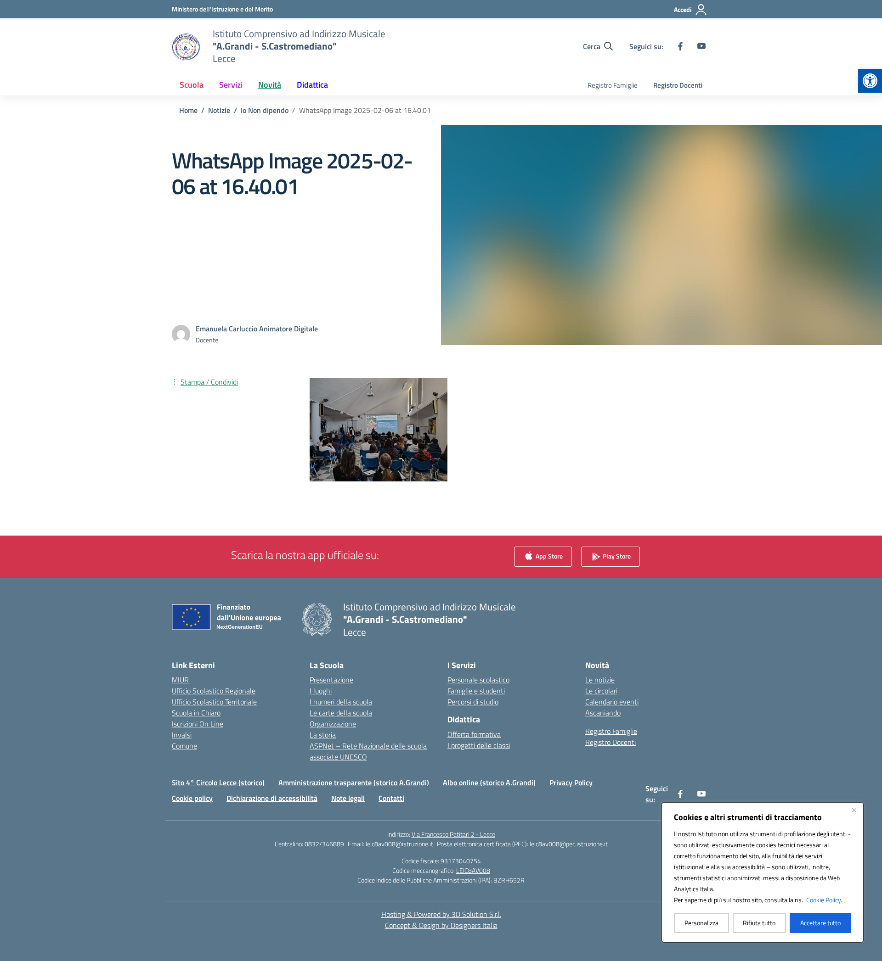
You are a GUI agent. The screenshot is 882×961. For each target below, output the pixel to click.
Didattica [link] (312, 84)
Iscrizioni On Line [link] (197, 723)
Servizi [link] (231, 84)
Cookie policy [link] (192, 798)
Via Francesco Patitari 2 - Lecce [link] (453, 834)
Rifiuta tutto (759, 922)
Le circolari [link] (601, 690)
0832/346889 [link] (324, 844)
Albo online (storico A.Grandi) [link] (489, 782)
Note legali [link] (348, 798)
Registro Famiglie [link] (613, 85)
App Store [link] (548, 556)
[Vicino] (853, 810)
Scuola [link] (192, 84)
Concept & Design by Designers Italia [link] (441, 925)
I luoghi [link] (321, 690)
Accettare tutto (820, 922)
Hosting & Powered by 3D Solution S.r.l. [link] (441, 914)
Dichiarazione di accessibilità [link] (271, 798)
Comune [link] (184, 745)
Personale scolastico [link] (478, 679)
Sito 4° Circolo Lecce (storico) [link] (218, 782)
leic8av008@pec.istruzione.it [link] (569, 844)
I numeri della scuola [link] (341, 701)
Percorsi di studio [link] (472, 701)
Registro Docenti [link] (677, 85)
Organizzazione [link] (333, 723)
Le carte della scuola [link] (341, 712)
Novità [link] (269, 84)
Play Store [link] (616, 556)
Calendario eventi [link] (612, 701)
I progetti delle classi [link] (478, 745)
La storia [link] (323, 734)
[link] (870, 81)
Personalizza (701, 922)
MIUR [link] (180, 679)
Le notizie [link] (600, 679)
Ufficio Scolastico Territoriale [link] (214, 701)
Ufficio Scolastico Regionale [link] (213, 690)
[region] (763, 872)
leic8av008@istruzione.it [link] (399, 844)
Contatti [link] (391, 798)
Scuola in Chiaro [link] (196, 712)
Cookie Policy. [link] (824, 900)
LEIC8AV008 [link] (473, 870)
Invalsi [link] (182, 734)
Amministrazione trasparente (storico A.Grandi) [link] (353, 782)
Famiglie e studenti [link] (476, 690)
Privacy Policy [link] (571, 782)
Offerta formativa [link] (474, 734)
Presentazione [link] (331, 679)
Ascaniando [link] (603, 712)
